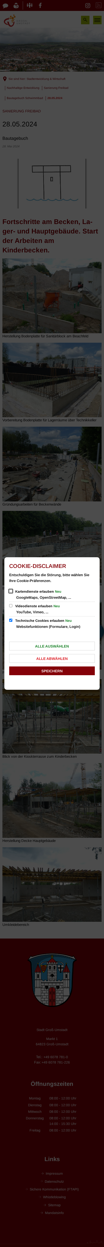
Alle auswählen (52, 646)
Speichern (52, 671)
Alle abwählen (52, 659)
